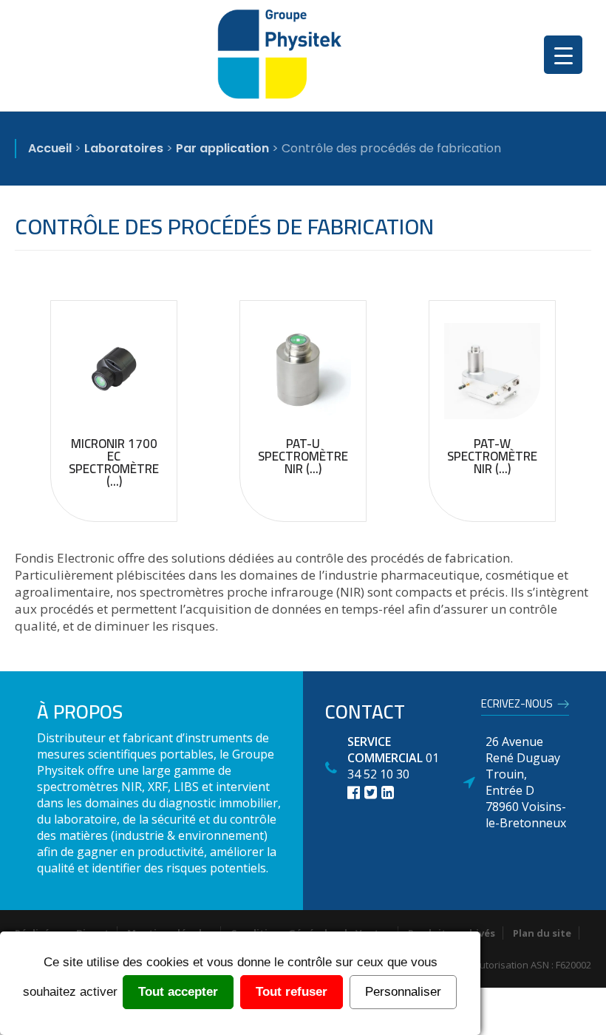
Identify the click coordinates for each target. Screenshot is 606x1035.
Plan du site (542, 933)
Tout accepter (178, 992)
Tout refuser (291, 992)
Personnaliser (403, 992)
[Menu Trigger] (563, 54)
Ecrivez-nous (517, 706)
